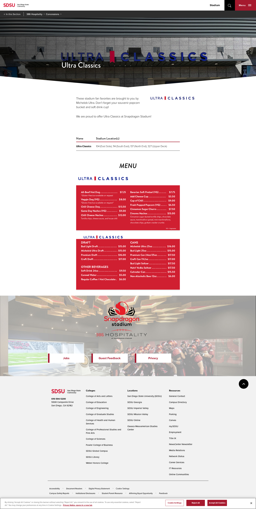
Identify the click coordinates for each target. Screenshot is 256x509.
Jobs (66, 358)
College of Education (96, 402)
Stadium (215, 5)
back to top (243, 384)
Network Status (176, 456)
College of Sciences (95, 438)
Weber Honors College (97, 462)
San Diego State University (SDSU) (144, 396)
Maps (171, 408)
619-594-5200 (58, 398)
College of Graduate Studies (100, 414)
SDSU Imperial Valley (137, 408)
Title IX (172, 438)
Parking (173, 414)
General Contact (177, 396)
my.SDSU (173, 426)
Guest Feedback (110, 358)
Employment (175, 432)
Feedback (163, 493)
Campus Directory (178, 402)
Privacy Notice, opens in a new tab (77, 505)
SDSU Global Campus (97, 450)
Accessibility (54, 488)
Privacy (153, 358)
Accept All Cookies (217, 502)
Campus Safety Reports (59, 493)
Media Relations (177, 450)
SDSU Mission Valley (137, 414)
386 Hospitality (34, 14)
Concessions (52, 14)
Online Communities (179, 474)
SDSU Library (92, 457)
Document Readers (74, 488)
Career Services (176, 462)
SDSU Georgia (134, 402)
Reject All (196, 502)
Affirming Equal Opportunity (141, 493)
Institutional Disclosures (85, 493)
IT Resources (175, 468)
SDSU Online (133, 420)
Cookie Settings (122, 488)
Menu (242, 5)
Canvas (172, 420)
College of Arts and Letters (99, 396)
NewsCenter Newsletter (180, 444)
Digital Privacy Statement (99, 488)
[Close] (251, 503)
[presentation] (90, 390)
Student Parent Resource (112, 493)
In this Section (13, 14)
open (229, 5)
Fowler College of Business (99, 444)
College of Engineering (97, 408)
